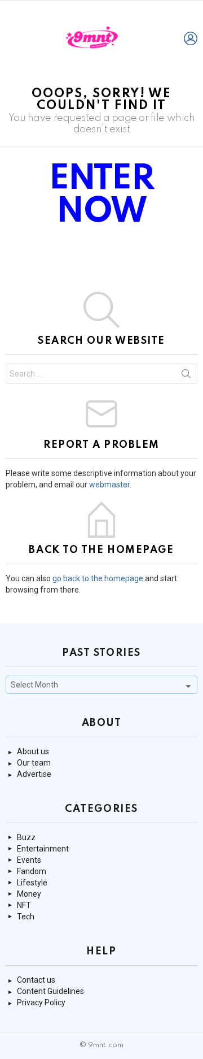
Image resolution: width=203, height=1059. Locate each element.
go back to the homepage (97, 578)
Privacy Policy (41, 1002)
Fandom (31, 871)
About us (33, 751)
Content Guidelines (50, 991)
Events (29, 860)
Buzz (26, 837)
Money (29, 893)
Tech (25, 916)
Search (186, 376)
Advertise (34, 774)
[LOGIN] (190, 38)
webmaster (109, 484)
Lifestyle (32, 882)
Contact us (36, 979)
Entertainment (43, 848)
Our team (34, 762)
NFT (24, 905)
